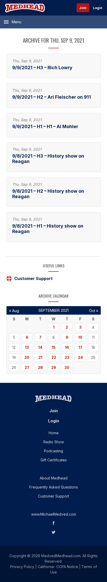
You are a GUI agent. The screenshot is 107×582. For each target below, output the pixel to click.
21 (40, 357)
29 (53, 367)
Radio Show (53, 442)
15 (54, 347)
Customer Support (33, 278)
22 (53, 357)
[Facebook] (53, 523)
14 (40, 347)
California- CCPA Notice (58, 566)
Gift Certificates (54, 460)
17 (80, 347)
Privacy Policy (22, 566)
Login (97, 8)
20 (26, 357)
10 (80, 337)
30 (66, 367)
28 (40, 367)
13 (27, 347)
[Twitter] (53, 532)
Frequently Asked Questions (53, 487)
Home (54, 433)
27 (27, 367)
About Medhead (54, 478)
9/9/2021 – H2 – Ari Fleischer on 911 (51, 97)
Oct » (93, 310)
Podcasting (53, 451)
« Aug (14, 310)
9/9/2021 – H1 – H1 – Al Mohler (45, 126)
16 (67, 347)
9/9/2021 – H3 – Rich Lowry (42, 67)
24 (80, 357)
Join (82, 8)
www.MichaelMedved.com (53, 514)
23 (67, 357)
